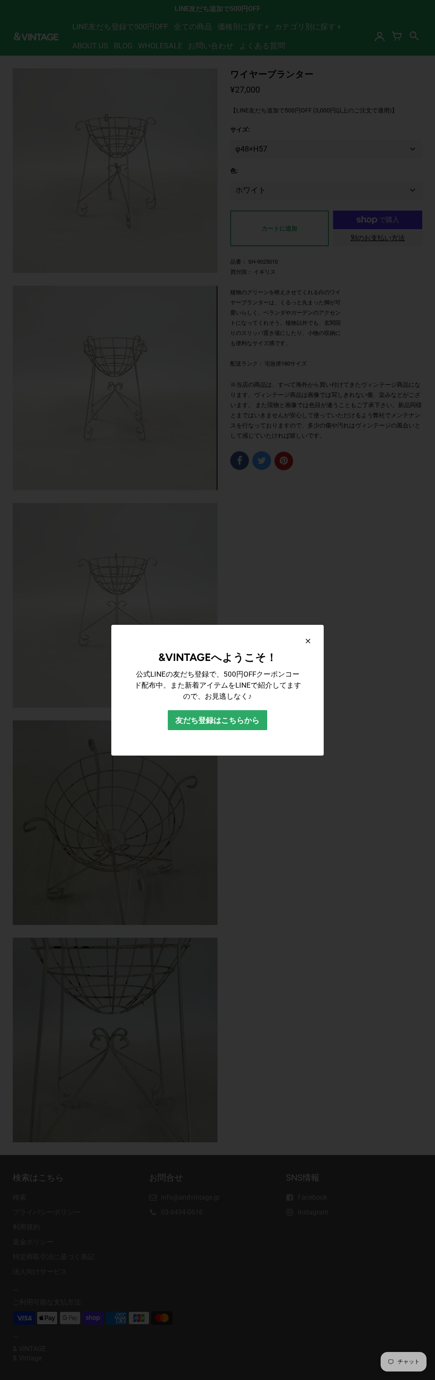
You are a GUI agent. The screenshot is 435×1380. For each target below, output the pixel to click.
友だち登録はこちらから (217, 720)
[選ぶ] (308, 641)
